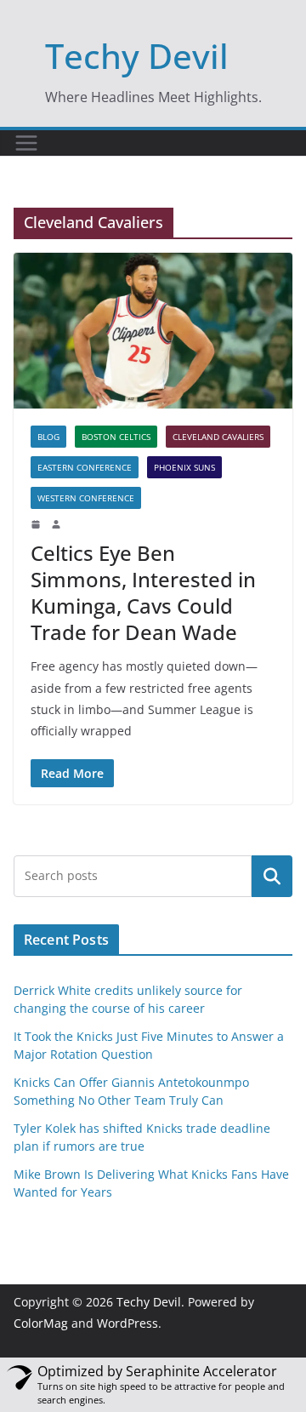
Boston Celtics (116, 437)
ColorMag (41, 1323)
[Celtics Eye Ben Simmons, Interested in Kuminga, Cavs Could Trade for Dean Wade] (153, 330)
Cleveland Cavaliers (218, 437)
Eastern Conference (84, 467)
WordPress (127, 1323)
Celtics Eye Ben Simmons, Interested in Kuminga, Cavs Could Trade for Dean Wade (143, 593)
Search (272, 875)
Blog (48, 437)
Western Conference (85, 498)
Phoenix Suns (184, 467)
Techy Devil (137, 55)
